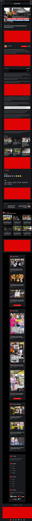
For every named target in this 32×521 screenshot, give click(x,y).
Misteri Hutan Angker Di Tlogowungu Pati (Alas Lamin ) (16, 154)
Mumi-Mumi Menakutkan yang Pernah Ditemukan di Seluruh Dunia (7, 223)
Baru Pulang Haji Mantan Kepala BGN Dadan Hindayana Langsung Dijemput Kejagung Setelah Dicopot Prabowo (17, 301)
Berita (5, 182)
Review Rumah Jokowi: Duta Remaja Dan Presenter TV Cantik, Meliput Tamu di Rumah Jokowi (16, 394)
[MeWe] (14, 176)
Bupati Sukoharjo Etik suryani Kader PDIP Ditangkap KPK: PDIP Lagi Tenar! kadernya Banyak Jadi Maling (17, 365)
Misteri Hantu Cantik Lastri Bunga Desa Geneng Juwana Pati (17, 143)
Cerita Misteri (14, 182)
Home (13, 479)
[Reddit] (9, 176)
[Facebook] (5, 176)
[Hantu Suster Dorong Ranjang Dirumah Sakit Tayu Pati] (8, 139)
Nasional (11, 283)
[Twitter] (7, 176)
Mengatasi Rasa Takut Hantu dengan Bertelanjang (17, 223)
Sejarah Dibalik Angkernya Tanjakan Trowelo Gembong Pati (8, 154)
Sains (11, 415)
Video (13, 481)
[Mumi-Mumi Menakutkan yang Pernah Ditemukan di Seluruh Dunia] (7, 217)
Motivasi (14, 468)
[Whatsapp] (18, 176)
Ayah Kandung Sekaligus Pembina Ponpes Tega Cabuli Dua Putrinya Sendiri (16, 270)
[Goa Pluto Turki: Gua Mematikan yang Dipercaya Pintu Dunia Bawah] (17, 426)
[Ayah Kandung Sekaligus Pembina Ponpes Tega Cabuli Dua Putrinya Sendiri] (17, 263)
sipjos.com (17, 3)
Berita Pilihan (9, 182)
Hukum (11, 298)
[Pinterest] (12, 176)
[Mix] (16, 176)
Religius (14, 472)
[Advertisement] (17, 36)
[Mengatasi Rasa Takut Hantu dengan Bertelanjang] (17, 217)
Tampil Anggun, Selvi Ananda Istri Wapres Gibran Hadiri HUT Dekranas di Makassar (17, 337)
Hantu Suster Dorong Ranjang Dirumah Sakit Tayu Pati (7, 143)
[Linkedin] (11, 176)
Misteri (5, 24)
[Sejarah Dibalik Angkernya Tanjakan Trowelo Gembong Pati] (8, 150)
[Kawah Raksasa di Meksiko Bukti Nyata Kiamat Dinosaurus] (17, 410)
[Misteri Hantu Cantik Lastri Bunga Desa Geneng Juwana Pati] (17, 139)
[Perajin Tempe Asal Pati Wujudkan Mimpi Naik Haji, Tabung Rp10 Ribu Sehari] (26, 150)
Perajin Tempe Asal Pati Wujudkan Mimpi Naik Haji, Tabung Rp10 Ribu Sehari (26, 154)
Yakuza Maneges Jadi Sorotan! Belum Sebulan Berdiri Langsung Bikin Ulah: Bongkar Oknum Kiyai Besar (17, 285)
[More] (20, 176)
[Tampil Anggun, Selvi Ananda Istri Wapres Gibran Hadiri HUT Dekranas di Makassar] (17, 323)
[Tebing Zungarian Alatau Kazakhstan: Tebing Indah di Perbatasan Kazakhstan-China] (17, 441)
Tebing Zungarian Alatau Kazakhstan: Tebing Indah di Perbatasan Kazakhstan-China (17, 448)
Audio (13, 483)
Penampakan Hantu (24, 182)
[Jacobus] (5, 46)
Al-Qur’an (14, 470)
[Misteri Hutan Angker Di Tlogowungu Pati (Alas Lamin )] (17, 150)
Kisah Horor (19, 182)
